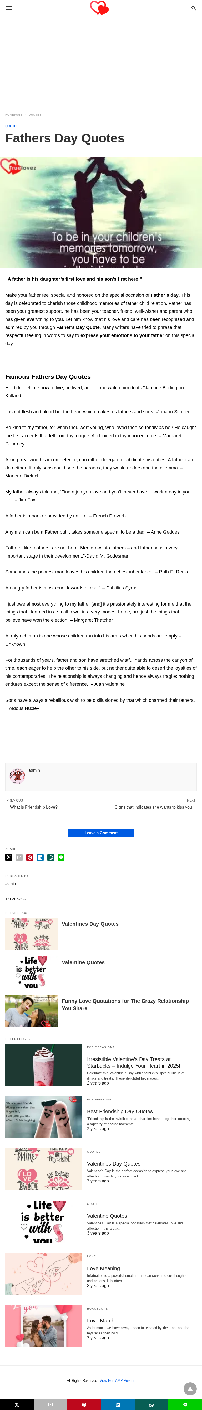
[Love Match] (43, 1326)
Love (91, 1256)
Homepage (14, 114)
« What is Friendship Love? (32, 807)
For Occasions (101, 1047)
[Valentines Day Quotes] (31, 934)
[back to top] (190, 1388)
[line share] (61, 857)
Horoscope (97, 1308)
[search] (194, 8)
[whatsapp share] (50, 857)
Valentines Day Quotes (90, 924)
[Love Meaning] (43, 1274)
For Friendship (101, 1099)
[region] (101, 61)
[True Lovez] (101, 8)
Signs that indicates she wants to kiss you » (155, 807)
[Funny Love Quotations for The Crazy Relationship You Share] (31, 1011)
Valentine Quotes (83, 962)
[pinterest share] (29, 857)
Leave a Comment (101, 833)
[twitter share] (8, 857)
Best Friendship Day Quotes (120, 1111)
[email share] (19, 857)
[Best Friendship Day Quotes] (43, 1117)
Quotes (35, 114)
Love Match (100, 1320)
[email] (50, 1404)
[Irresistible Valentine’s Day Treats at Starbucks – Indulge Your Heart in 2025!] (43, 1065)
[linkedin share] (40, 857)
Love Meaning (103, 1268)
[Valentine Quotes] (31, 972)
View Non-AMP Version (117, 1381)
